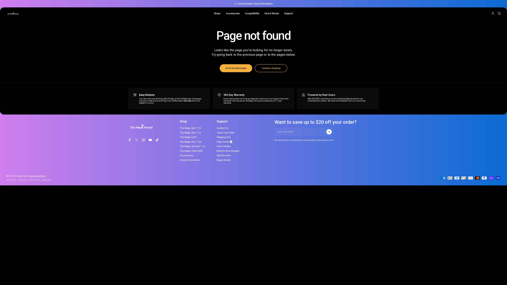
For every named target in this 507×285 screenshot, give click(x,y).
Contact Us (223, 128)
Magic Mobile (224, 160)
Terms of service (34, 180)
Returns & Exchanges (228, 150)
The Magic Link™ (188, 137)
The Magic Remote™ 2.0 (192, 146)
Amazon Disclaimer (190, 160)
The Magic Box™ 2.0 (190, 132)
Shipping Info (224, 137)
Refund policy (11, 180)
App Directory (224, 155)
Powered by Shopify (37, 176)
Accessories (186, 155)
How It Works (224, 146)
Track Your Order (225, 132)
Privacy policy (22, 180)
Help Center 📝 (225, 141)
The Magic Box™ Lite (190, 141)
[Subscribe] (329, 131)
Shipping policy (46, 180)
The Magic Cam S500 (191, 150)
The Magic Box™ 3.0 (190, 128)
